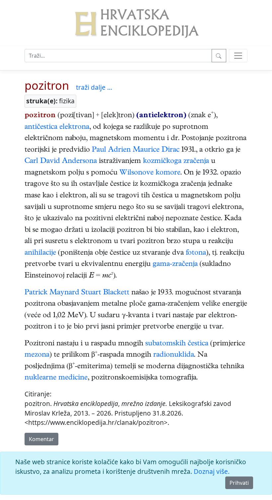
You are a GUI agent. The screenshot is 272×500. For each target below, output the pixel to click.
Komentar (41, 439)
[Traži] (219, 55)
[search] (238, 55)
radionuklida (173, 355)
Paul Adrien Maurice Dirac (135, 150)
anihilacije (40, 253)
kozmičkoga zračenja (176, 162)
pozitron (47, 85)
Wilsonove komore (149, 173)
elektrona (74, 127)
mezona (37, 355)
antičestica (41, 127)
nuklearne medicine (56, 378)
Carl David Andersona (61, 162)
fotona (196, 253)
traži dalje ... (94, 87)
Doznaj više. (212, 471)
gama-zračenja (175, 265)
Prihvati (239, 482)
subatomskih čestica (176, 344)
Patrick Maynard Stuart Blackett (77, 293)
